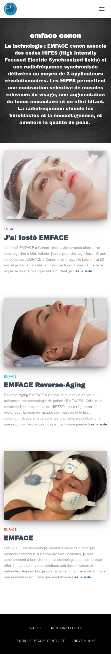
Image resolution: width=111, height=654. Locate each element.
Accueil (35, 628)
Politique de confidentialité (40, 641)
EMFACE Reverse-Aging (44, 384)
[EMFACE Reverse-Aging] (55, 332)
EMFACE (10, 229)
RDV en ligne (85, 641)
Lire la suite (82, 271)
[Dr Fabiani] (12, 9)
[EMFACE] (55, 485)
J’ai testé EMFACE (36, 237)
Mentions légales (66, 628)
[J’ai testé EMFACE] (55, 185)
